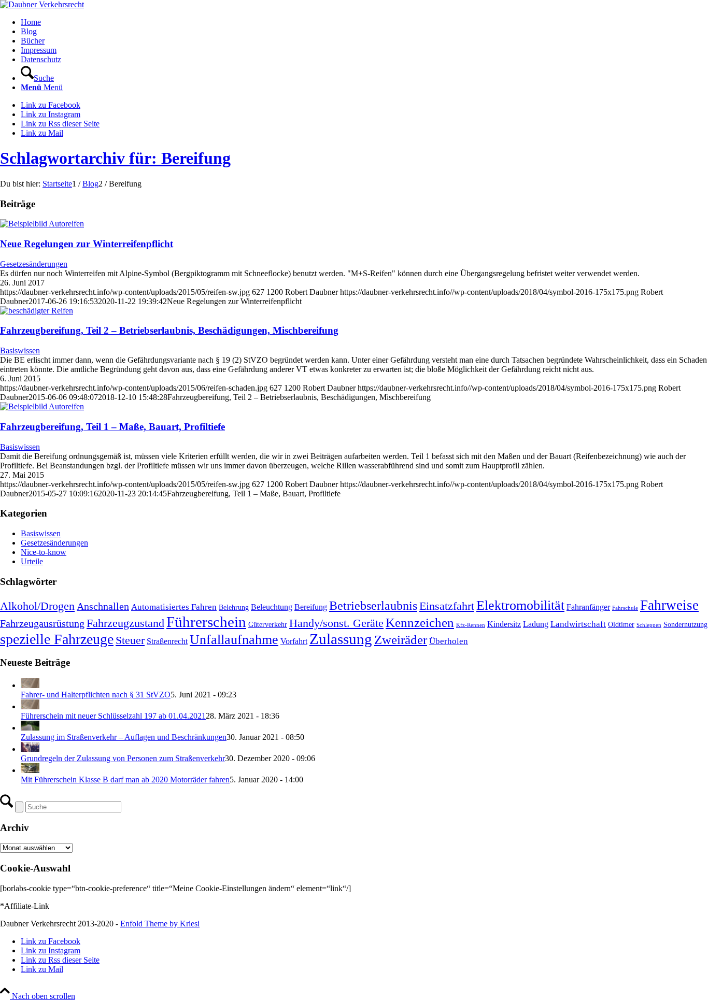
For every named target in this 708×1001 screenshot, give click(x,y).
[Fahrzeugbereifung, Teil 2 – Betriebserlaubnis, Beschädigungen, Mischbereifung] (36, 310)
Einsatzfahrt (446, 606)
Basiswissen (20, 350)
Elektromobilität (520, 605)
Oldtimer (621, 624)
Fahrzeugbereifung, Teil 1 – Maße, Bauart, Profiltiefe (112, 426)
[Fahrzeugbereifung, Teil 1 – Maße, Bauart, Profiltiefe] (42, 406)
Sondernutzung (685, 624)
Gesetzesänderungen (33, 264)
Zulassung (340, 639)
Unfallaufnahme (234, 639)
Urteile (32, 561)
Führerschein (206, 621)
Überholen (448, 641)
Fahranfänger (588, 607)
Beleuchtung (271, 607)
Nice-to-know (43, 552)
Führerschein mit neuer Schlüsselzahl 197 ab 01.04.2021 (113, 715)
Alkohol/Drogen (37, 606)
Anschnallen (103, 606)
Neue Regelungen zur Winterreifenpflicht (86, 243)
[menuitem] (364, 22)
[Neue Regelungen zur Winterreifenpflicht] (42, 223)
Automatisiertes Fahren (174, 607)
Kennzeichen (420, 622)
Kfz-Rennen (470, 625)
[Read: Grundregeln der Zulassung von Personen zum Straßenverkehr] (30, 749)
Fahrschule (625, 608)
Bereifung (310, 607)
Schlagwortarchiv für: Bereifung (115, 158)
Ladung (535, 624)
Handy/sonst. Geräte (336, 623)
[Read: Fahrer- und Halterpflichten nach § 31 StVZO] (30, 685)
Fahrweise (669, 605)
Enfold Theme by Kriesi (160, 923)
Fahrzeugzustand (125, 623)
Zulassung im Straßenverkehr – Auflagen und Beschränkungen (123, 737)
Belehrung (234, 607)
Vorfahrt (293, 641)
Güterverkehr (267, 624)
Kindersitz (504, 624)
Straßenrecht (167, 641)
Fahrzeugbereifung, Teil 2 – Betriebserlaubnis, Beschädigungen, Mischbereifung (169, 330)
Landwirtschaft (578, 624)
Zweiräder (400, 639)
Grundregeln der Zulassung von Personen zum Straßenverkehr (123, 758)
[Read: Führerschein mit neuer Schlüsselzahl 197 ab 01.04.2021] (30, 706)
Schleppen (648, 625)
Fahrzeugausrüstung (42, 623)
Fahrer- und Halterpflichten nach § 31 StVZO (96, 694)
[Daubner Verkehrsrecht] (42, 4)
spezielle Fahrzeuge (57, 639)
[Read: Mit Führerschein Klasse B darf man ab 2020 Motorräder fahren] (30, 770)
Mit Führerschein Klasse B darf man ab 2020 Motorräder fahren (125, 779)
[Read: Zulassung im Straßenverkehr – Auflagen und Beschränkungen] (30, 727)
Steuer (130, 640)
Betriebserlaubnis (373, 605)
